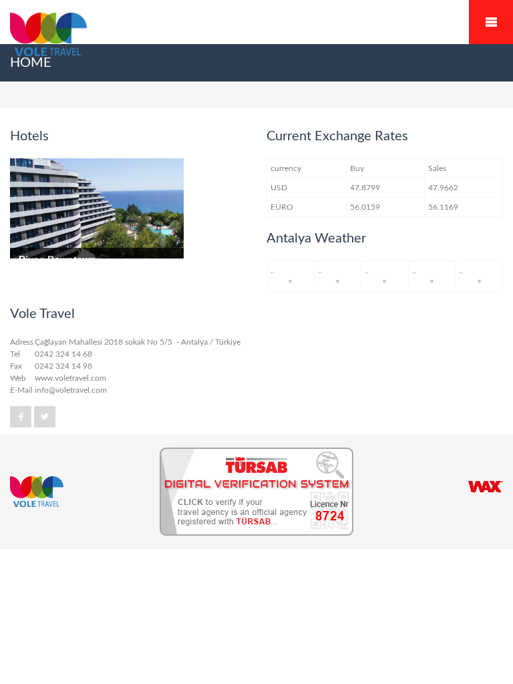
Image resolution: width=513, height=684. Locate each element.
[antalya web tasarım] (485, 486)
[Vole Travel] (256, 36)
